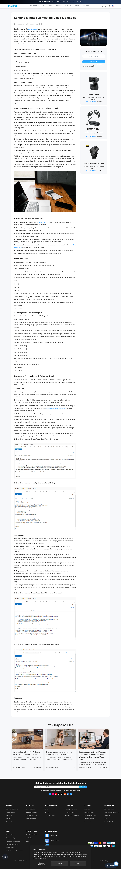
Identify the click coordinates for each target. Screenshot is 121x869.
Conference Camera (12, 809)
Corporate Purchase (90, 822)
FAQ (105, 818)
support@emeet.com (71, 809)
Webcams (9, 815)
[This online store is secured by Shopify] (91, 843)
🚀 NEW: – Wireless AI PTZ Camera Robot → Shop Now (60, 1)
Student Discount (89, 818)
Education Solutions (31, 815)
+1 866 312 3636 (69, 812)
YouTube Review (50, 815)
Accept (59, 863)
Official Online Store (31, 834)
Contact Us (107, 815)
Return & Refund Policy (12, 844)
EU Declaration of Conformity (14, 850)
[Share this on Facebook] (40, 24)
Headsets (9, 818)
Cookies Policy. (104, 861)
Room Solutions (30, 809)
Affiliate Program (89, 812)
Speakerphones (10, 812)
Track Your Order (109, 809)
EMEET (19, 861)
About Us (87, 809)
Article (47, 812)
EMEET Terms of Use (63, 790)
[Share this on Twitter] (37, 24)
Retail (27, 841)
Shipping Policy (10, 834)
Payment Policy (10, 838)
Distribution (29, 838)
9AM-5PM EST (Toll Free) (72, 815)
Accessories (9, 822)
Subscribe (93, 61)
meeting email (33, 29)
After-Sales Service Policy (13, 841)
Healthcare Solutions (31, 812)
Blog (46, 809)
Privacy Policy (41, 858)
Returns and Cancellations (111, 812)
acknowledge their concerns (55, 408)
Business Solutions (31, 818)
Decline (77, 863)
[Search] (102, 6)
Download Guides (109, 822)
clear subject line (44, 222)
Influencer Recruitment (91, 815)
